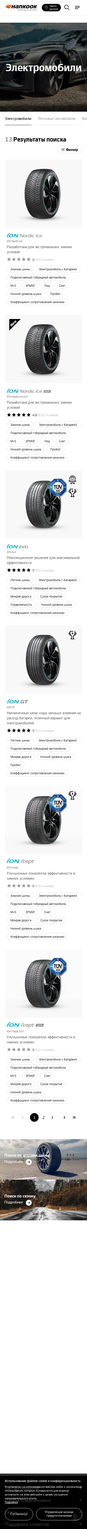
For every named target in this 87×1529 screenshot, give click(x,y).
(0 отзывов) (46, 259)
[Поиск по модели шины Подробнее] (43, 1140)
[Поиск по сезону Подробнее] (43, 1181)
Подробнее (11, 1502)
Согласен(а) (19, 1513)
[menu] (77, 8)
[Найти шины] (67, 8)
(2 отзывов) (46, 570)
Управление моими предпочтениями (59, 1513)
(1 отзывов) (46, 731)
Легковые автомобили (56, 118)
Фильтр (72, 149)
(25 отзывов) (49, 415)
